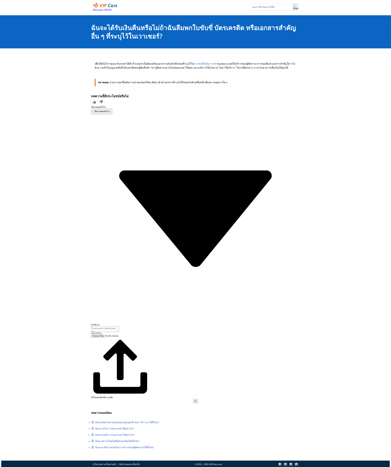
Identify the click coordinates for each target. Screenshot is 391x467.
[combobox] (271, 7)
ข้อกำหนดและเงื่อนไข (129, 464)
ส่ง (195, 401)
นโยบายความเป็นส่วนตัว (104, 464)
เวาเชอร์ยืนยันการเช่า (205, 63)
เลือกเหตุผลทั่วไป (98, 107)
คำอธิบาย (95, 325)
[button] (94, 102)
